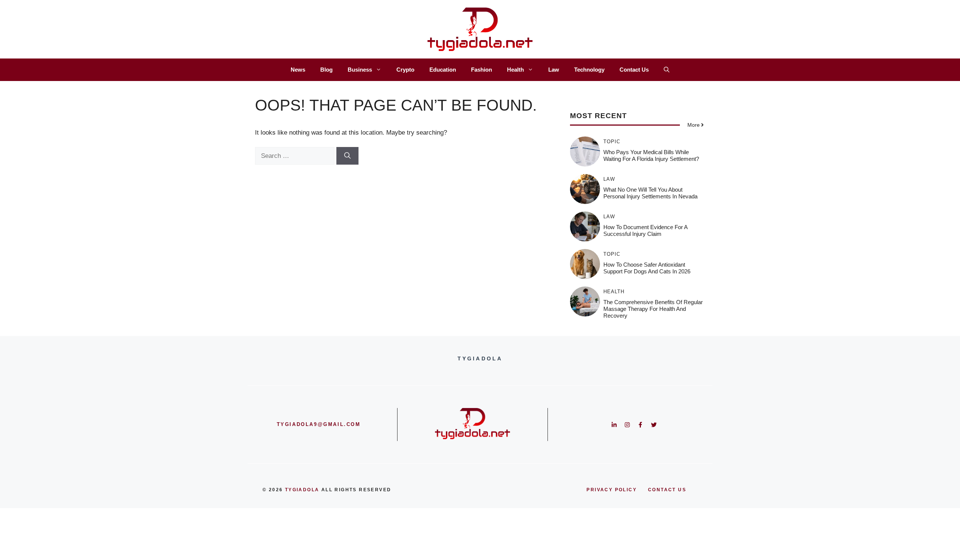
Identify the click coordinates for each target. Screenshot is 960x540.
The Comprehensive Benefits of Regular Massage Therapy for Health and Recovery (653, 309)
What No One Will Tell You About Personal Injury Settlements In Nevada (650, 193)
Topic (611, 141)
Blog (326, 69)
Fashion (481, 69)
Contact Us (634, 69)
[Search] (347, 156)
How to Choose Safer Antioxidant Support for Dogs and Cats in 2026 (646, 267)
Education (442, 69)
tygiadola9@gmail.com (319, 424)
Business (360, 69)
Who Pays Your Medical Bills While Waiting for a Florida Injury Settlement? (651, 155)
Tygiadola (302, 489)
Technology (589, 69)
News (298, 69)
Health (515, 69)
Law (553, 69)
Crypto (405, 69)
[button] (666, 69)
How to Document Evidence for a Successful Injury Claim (645, 230)
